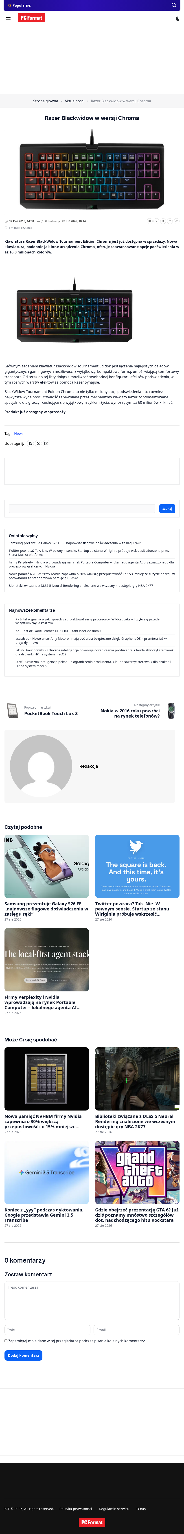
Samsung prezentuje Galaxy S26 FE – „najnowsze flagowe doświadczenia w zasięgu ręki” (75, 543)
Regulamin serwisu (114, 1508)
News (19, 433)
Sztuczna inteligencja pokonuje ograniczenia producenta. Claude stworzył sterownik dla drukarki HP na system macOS (94, 652)
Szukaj (167, 508)
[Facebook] (150, 221)
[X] (156, 221)
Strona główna (45, 100)
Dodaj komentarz (23, 1355)
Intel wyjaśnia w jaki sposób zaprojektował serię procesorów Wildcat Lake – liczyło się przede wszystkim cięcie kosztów (87, 621)
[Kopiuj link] (177, 221)
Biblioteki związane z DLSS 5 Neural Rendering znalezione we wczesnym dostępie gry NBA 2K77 (81, 585)
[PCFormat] (92, 1522)
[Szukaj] (174, 5)
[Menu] (8, 19)
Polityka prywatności (75, 1508)
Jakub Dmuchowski (29, 650)
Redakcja (88, 766)
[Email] (170, 221)
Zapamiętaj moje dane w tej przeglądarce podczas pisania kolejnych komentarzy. (76, 1340)
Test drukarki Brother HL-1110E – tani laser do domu (61, 631)
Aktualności (74, 100)
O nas (141, 1508)
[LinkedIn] (163, 221)
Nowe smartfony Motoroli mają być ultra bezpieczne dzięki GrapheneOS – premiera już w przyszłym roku (91, 640)
